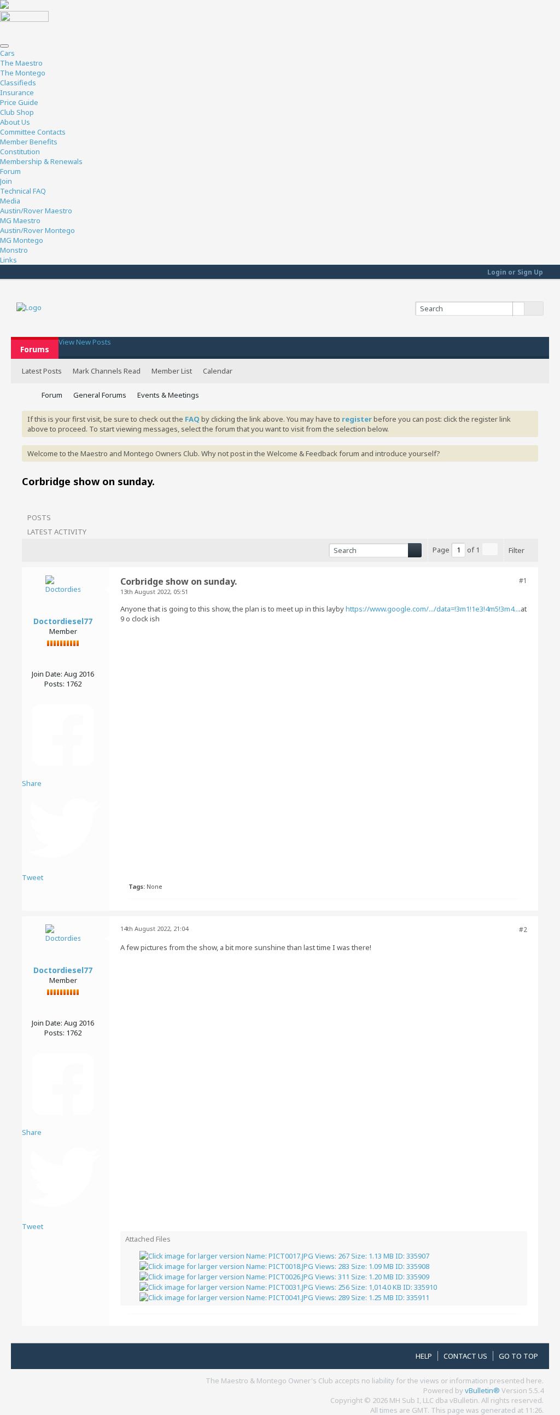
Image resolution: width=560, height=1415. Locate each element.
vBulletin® (482, 1390)
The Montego (22, 73)
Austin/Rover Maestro (36, 211)
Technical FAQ (23, 191)
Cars (7, 53)
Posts (39, 517)
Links (8, 260)
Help (424, 1356)
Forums (34, 349)
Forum (10, 171)
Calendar (217, 371)
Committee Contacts (33, 132)
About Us (15, 122)
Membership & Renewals (41, 161)
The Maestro (21, 63)
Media (10, 201)
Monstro (14, 250)
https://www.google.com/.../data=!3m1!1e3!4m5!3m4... (432, 609)
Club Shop (17, 112)
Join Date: (47, 674)
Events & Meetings (168, 395)
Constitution (20, 151)
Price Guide (19, 102)
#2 (523, 929)
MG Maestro (20, 220)
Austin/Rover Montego (37, 230)
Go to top (518, 1356)
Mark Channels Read (107, 371)
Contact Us (465, 1356)
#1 (523, 580)
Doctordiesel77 (62, 621)
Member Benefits (28, 142)
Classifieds (18, 83)
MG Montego (21, 240)
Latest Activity (56, 532)
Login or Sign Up (515, 272)
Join (6, 181)
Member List (171, 371)
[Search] (534, 308)
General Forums (99, 395)
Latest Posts (42, 371)
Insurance (17, 92)
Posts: (54, 684)
